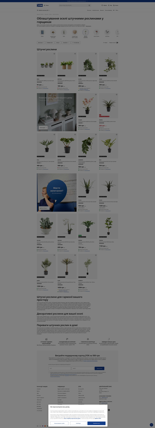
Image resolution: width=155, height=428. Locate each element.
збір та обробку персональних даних (72, 418)
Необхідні (78, 423)
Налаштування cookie (59, 423)
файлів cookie (98, 418)
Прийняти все (96, 423)
